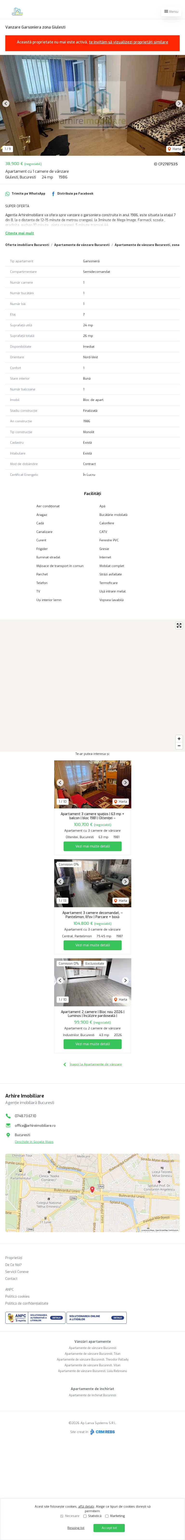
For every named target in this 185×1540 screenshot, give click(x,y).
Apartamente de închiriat (92, 1389)
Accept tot (109, 1528)
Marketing (117, 1516)
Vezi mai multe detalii (92, 846)
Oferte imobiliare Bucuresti (27, 245)
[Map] (92, 686)
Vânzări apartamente (92, 1341)
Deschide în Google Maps (34, 1142)
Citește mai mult (19, 233)
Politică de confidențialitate (26, 1303)
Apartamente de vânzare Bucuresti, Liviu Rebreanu (92, 1371)
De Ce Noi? (13, 1265)
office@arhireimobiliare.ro (35, 1125)
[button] (5, 103)
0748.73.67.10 (25, 1116)
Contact (11, 1279)
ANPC (9, 1289)
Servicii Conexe (17, 1272)
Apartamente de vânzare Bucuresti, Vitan (92, 1365)
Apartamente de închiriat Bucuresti (92, 1395)
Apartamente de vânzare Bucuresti (82, 245)
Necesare (72, 1516)
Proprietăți (13, 1258)
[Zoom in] (179, 738)
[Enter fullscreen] (179, 625)
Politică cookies (17, 1296)
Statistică (94, 1516)
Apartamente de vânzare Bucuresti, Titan (92, 1354)
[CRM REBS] (102, 1432)
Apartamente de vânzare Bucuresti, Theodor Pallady (92, 1359)
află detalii (86, 1506)
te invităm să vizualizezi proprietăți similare (128, 42)
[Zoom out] (179, 745)
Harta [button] (176, 149)
